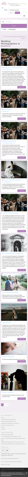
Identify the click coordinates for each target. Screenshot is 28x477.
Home (2, 417)
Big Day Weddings (10, 141)
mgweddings (6, 322)
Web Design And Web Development (10, 458)
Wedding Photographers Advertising (10, 423)
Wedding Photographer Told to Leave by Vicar (12, 442)
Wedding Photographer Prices (8, 421)
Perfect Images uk (8, 392)
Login (17, 12)
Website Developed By (12, 469)
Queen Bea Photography (10, 292)
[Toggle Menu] (24, 16)
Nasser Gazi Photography (12, 180)
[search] (2, 8)
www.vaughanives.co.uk (7, 69)
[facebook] (3, 450)
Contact (3, 429)
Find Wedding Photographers (8, 419)
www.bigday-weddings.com (8, 143)
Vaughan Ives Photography (13, 67)
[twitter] (7, 450)
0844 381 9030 (6, 464)
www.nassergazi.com (7, 182)
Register (11, 12)
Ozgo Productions (8, 356)
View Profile (22, 87)
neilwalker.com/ (5, 111)
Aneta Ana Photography (10, 213)
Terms (2, 427)
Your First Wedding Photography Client (11, 436)
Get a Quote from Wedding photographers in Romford (14, 37)
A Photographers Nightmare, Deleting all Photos (13, 444)
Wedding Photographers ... (7, 434)
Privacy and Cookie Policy (7, 425)
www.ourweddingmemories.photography (11, 461)
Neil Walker (8, 109)
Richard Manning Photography (12, 253)
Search (14, 26)
